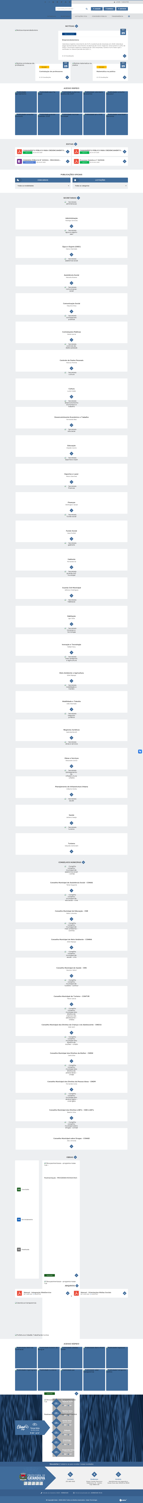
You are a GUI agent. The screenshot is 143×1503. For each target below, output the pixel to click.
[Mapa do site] (65, 2)
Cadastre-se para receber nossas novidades (71, 1464)
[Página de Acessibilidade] (70, 2)
